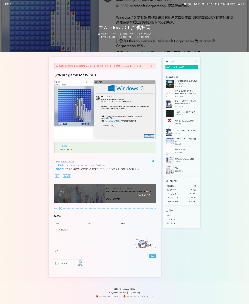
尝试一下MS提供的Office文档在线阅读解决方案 (185, 102)
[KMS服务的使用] (170, 151)
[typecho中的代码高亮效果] (170, 132)
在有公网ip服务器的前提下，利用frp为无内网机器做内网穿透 (186, 92)
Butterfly (136, 292)
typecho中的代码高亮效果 (185, 130)
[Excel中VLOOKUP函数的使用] (170, 141)
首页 (198, 4)
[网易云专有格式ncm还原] (170, 123)
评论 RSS (171, 223)
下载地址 (63, 146)
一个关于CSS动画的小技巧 (185, 112)
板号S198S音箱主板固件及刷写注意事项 (186, 82)
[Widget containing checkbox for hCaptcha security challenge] (69, 263)
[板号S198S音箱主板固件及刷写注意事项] (170, 84)
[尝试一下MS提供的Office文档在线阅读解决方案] (170, 104)
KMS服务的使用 (181, 150)
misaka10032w (67, 161)
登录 (169, 215)
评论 (152, 256)
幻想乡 (136, 169)
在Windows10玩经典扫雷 (184, 159)
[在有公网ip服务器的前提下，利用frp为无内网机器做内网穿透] (170, 94)
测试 (176, 168)
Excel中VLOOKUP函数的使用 (185, 140)
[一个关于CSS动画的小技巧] (170, 113)
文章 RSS (171, 219)
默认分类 (147, 34)
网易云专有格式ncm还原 (184, 121)
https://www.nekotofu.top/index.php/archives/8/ (85, 165)
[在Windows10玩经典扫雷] (170, 160)
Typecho (114, 292)
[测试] (170, 170)
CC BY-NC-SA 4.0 (104, 169)
